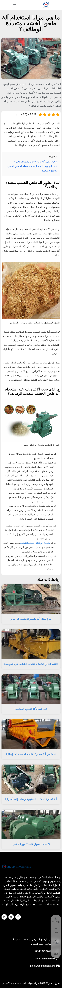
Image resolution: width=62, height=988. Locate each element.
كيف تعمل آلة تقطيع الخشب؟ (31, 708)
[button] (14, 5)
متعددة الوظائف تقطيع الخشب (35, 543)
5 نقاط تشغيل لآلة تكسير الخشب (31, 844)
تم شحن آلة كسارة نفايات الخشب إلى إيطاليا (31, 754)
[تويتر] (11, 917)
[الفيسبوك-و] (18, 917)
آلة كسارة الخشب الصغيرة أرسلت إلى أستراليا (31, 799)
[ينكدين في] (4, 917)
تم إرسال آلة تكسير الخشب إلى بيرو (31, 618)
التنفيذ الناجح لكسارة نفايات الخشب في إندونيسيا (31, 663)
